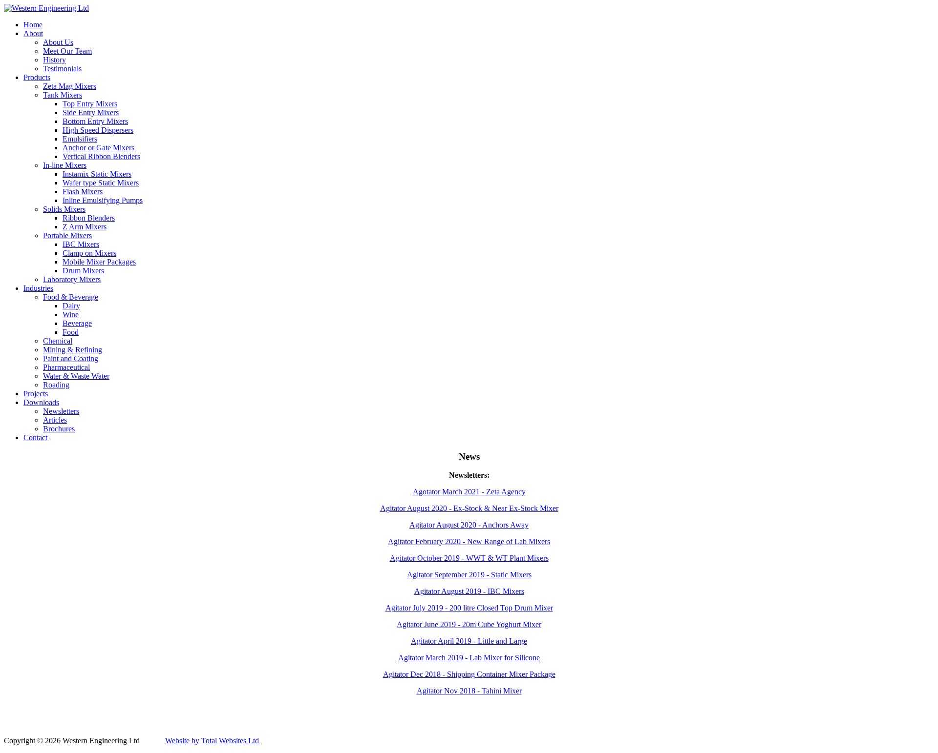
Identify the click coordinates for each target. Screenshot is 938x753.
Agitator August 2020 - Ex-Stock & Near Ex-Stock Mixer (469, 508)
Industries (38, 288)
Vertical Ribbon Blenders (101, 156)
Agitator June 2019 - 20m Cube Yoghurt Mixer (469, 624)
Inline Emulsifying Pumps (103, 200)
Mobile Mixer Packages (99, 262)
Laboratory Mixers (72, 279)
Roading (56, 385)
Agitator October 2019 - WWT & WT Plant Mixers (469, 558)
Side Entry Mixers (91, 112)
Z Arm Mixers (85, 227)
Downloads (41, 402)
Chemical (57, 341)
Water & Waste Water (76, 376)
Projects (35, 393)
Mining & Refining (72, 350)
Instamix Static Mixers (97, 174)
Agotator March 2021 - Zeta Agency (469, 492)
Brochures (59, 429)
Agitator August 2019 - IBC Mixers (469, 591)
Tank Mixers (62, 95)
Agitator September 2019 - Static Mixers (469, 574)
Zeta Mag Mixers (69, 86)
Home (33, 24)
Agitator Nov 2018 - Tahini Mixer (469, 691)
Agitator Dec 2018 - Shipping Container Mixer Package (469, 674)
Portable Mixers (67, 235)
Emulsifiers (80, 139)
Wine (71, 314)
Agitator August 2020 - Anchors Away (469, 525)
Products (36, 77)
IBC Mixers (81, 244)
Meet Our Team (67, 51)
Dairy (71, 306)
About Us (58, 42)
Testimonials (62, 68)
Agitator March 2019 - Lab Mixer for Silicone (469, 657)
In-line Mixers (64, 165)
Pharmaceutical (66, 367)
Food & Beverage (70, 297)
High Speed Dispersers (98, 130)
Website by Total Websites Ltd (212, 740)
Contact (35, 437)
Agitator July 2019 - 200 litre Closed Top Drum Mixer (469, 608)
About (33, 33)
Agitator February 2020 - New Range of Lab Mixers (469, 541)
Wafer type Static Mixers (101, 183)
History (54, 60)
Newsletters (61, 411)
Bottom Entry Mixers (95, 121)
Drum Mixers (83, 270)
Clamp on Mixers (89, 253)
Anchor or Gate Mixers (98, 147)
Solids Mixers (64, 209)
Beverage (77, 323)
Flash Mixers (83, 191)
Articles (55, 420)
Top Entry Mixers (90, 104)
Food (71, 332)
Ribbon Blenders (89, 218)
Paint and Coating (70, 358)
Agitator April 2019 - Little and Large (469, 641)
